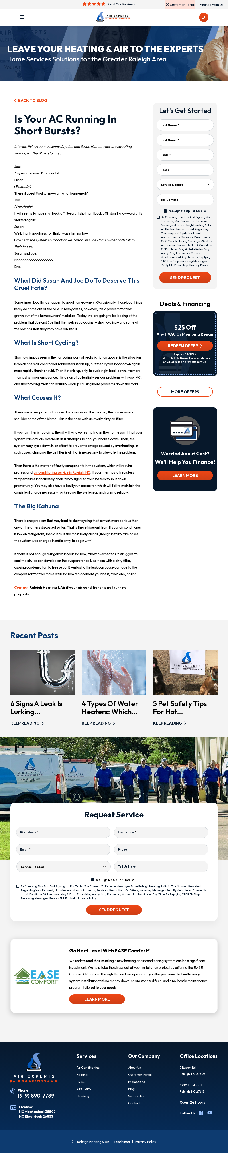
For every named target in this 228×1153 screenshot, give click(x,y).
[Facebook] (201, 1113)
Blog (131, 1089)
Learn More (185, 475)
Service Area (137, 1096)
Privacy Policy (198, 265)
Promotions (136, 1082)
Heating (82, 1075)
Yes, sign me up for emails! (187, 211)
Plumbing (83, 1096)
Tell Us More (169, 199)
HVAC (81, 1082)
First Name (170, 125)
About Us (134, 1068)
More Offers (185, 391)
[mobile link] (203, 17)
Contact (21, 587)
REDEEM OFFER (183, 345)
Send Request (185, 277)
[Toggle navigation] (21, 17)
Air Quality (84, 1089)
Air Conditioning (88, 1068)
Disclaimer (122, 1141)
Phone (165, 170)
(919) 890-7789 (36, 1095)
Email (166, 155)
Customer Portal (140, 1075)
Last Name (170, 140)
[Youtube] (209, 1113)
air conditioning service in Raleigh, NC (62, 472)
